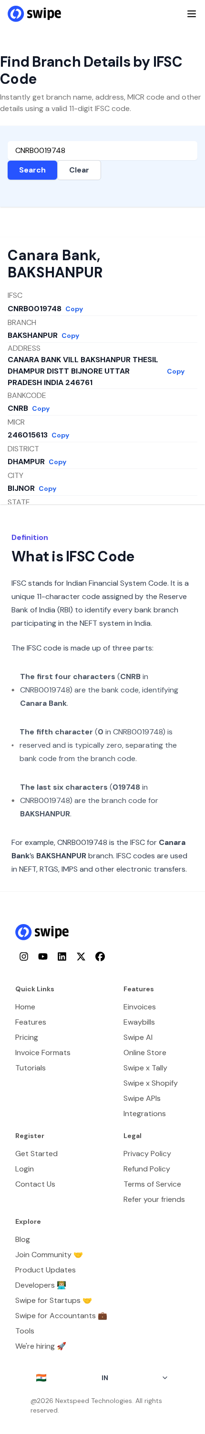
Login (24, 1169)
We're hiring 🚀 (40, 1346)
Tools (24, 1331)
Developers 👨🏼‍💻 (40, 1285)
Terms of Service (152, 1184)
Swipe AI (138, 1037)
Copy (74, 309)
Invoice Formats (43, 1053)
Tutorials (30, 1068)
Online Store (144, 1053)
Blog (22, 1239)
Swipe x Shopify (150, 1083)
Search (32, 170)
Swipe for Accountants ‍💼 (61, 1316)
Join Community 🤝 (49, 1255)
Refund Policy (146, 1169)
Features (30, 1022)
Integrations (144, 1114)
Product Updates (45, 1270)
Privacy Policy (147, 1154)
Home (25, 1007)
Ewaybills (139, 1022)
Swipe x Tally (145, 1068)
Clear (79, 170)
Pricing (26, 1037)
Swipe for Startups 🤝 (53, 1300)
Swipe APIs (142, 1098)
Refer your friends (154, 1199)
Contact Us (35, 1184)
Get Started (36, 1154)
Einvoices (139, 1007)
